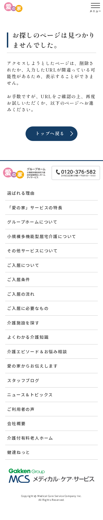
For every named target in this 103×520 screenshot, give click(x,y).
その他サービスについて (32, 250)
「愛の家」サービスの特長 (35, 207)
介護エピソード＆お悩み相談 (37, 351)
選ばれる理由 (21, 193)
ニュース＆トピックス (30, 394)
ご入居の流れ (21, 294)
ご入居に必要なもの (28, 308)
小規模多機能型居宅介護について (41, 236)
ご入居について (23, 265)
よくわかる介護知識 (28, 337)
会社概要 (16, 423)
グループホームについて (32, 222)
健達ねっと (18, 452)
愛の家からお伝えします (32, 366)
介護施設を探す (23, 323)
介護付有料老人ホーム (30, 438)
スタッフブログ (23, 380)
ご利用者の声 (21, 409)
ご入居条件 (18, 279)
